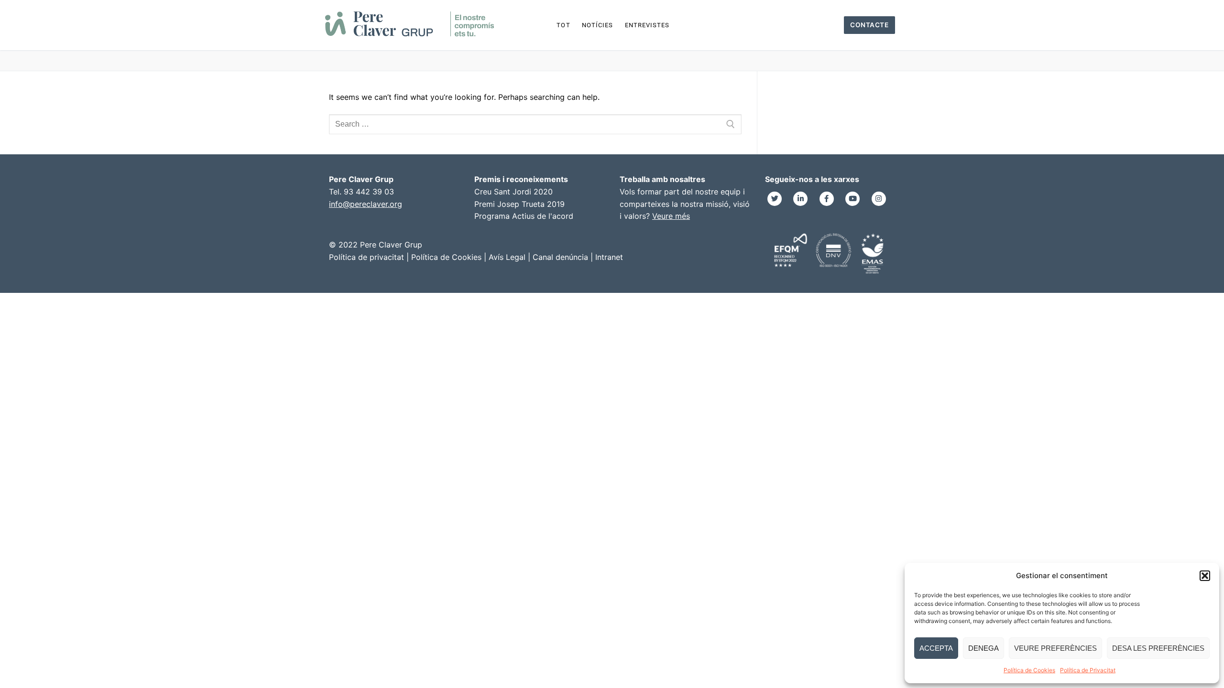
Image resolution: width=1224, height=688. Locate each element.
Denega (983, 648)
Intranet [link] (609, 257)
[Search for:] (535, 124)
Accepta (936, 648)
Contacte (869, 25)
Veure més (671, 216)
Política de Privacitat (1087, 670)
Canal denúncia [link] (560, 257)
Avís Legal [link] (507, 257)
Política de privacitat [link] (366, 257)
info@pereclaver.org (365, 204)
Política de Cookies (1029, 670)
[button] (1205, 575)
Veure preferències (1055, 648)
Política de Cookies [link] (446, 257)
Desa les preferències (1158, 648)
